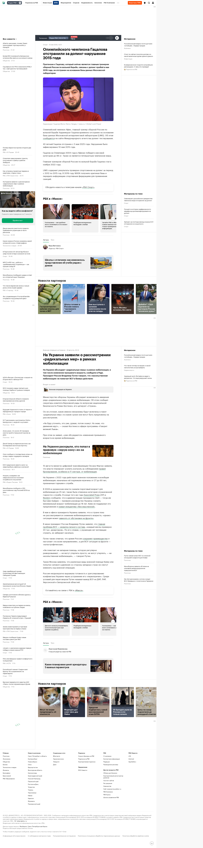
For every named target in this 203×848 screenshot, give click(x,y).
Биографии (6, 773)
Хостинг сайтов (108, 780)
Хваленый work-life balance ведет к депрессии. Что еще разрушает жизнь (138, 377)
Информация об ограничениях (14, 835)
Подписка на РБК (84, 759)
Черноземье (32, 793)
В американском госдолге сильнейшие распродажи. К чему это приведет (138, 66)
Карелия (31, 798)
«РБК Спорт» (88, 186)
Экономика (6, 469)
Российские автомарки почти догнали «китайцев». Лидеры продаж (138, 44)
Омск (30, 764)
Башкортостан (33, 767)
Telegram (56, 762)
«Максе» (79, 590)
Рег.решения (107, 783)
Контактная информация (111, 759)
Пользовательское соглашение (64, 835)
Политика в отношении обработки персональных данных (99, 835)
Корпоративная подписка (86, 762)
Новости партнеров (52, 280)
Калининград (32, 773)
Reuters (46, 497)
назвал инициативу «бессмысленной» (77, 506)
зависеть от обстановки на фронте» (76, 518)
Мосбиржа (23, 826)
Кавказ (30, 795)
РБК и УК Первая (8, 152)
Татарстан (31, 787)
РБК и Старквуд (8, 290)
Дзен (54, 764)
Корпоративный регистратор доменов (113, 777)
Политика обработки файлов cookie (135, 835)
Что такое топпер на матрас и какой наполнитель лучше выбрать (137, 366)
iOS (130, 756)
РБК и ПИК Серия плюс (10, 175)
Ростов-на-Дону (33, 784)
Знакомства (107, 786)
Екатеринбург (32, 759)
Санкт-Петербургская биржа (37, 826)
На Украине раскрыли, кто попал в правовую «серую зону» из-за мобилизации (66, 450)
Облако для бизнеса (110, 773)
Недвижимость (129, 370)
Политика (6, 50)
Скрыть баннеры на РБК (86, 756)
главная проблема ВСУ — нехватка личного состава (74, 525)
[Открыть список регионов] (144, 3)
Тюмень (30, 790)
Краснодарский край (35, 776)
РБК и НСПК (7, 663)
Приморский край (34, 804)
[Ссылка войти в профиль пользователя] (153, 2)
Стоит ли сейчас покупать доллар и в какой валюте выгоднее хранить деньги (138, 55)
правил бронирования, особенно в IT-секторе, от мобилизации (74, 470)
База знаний (7, 776)
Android (131, 759)
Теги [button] (52, 240)
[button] (144, 3)
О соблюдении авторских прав (39, 835)
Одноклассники (58, 759)
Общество (6, 60)
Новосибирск (32, 762)
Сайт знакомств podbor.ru (112, 789)
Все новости (9, 39)
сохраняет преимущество (95, 538)
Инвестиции (128, 59)
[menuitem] (31, 3)
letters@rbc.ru (22, 821)
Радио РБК (12, 3)
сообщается (49, 138)
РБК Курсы (106, 795)
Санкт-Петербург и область (37, 756)
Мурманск (31, 801)
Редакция (106, 762)
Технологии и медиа (9, 245)
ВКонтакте (56, 756)
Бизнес (5, 764)
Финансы (6, 770)
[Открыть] (17, 3)
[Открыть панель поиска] (149, 2)
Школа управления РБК (111, 797)
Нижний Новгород (34, 779)
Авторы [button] (46, 240)
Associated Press (92, 494)
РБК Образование (9, 779)
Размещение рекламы (110, 764)
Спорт (5, 256)
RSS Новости (82, 770)
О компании (107, 756)
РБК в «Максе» (53, 198)
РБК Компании (108, 792)
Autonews (127, 48)
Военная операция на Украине (54, 350)
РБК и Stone (7, 414)
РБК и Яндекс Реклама (10, 482)
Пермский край (33, 781)
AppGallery (132, 762)
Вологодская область (35, 770)
